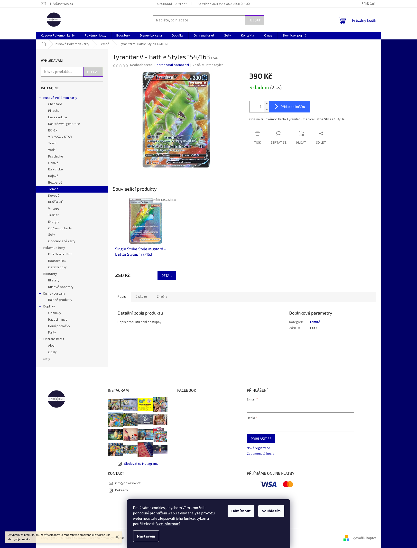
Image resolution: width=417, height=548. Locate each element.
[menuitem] (58, 35)
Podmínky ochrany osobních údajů (223, 4)
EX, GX (52, 130)
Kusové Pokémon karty (60, 97)
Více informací (168, 524)
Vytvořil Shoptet (364, 538)
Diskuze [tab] (141, 296)
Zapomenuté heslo (260, 454)
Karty (52, 332)
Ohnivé (53, 163)
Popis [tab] (122, 296)
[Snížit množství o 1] (266, 109)
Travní (52, 143)
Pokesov (121, 490)
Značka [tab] (162, 296)
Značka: (208, 65)
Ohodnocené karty (61, 241)
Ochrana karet (53, 339)
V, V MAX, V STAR (60, 136)
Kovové (53, 195)
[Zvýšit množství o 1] (266, 104)
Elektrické (55, 169)
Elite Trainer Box (60, 254)
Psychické (55, 156)
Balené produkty (60, 299)
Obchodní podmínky (172, 4)
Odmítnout (241, 511)
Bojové (53, 176)
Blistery (53, 280)
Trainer (53, 215)
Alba (51, 345)
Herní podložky (59, 326)
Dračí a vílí (55, 202)
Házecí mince (57, 319)
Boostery (50, 273)
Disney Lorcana (54, 293)
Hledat (254, 20)
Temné (53, 189)
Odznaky (54, 313)
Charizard (55, 104)
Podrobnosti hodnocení (172, 65)
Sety (51, 234)
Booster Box (57, 261)
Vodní (52, 150)
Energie (53, 221)
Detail (166, 275)
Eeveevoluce (57, 117)
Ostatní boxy (57, 267)
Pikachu (53, 110)
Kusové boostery (61, 287)
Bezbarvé (55, 182)
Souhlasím (271, 511)
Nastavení (146, 536)
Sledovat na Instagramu (141, 463)
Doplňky (49, 306)
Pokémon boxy (54, 247)
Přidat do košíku (293, 106)
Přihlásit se (261, 439)
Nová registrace (258, 448)
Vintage (53, 208)
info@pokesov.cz (128, 483)
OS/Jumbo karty (60, 228)
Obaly (52, 352)
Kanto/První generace (64, 123)
